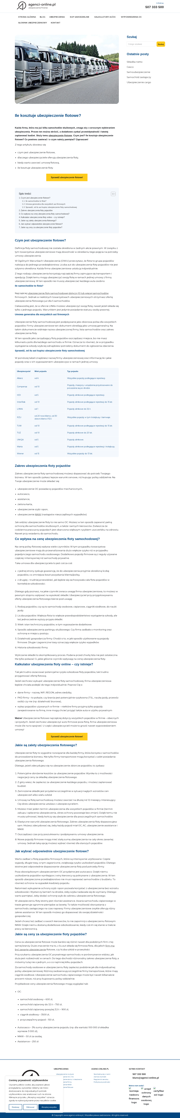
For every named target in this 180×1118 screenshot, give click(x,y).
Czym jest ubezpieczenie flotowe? (35, 198)
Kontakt (55, 23)
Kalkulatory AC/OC (105, 17)
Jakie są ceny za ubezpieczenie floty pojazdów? (41, 227)
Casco (130, 67)
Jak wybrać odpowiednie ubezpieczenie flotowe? (42, 224)
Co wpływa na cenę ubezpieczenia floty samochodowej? (45, 214)
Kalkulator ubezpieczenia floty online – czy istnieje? (43, 217)
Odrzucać (30, 1107)
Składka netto (134, 62)
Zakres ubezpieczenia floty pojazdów (37, 210)
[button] (57, 17)
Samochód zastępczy (139, 77)
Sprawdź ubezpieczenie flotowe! (67, 177)
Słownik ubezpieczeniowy (32, 23)
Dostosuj (15, 1107)
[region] (34, 1094)
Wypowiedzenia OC (131, 17)
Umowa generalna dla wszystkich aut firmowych (45, 204)
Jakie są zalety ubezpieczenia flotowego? (38, 220)
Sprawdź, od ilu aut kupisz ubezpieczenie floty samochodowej (51, 207)
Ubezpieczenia (57, 17)
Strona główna (27, 17)
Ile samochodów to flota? (36, 201)
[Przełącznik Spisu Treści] (112, 194)
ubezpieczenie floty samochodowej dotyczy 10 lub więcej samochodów (68, 293)
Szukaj (161, 44)
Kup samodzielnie (79, 17)
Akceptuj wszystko (49, 1107)
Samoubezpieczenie (138, 72)
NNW (38, 514)
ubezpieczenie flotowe (60, 135)
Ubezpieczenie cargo (139, 82)
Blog (42, 17)
